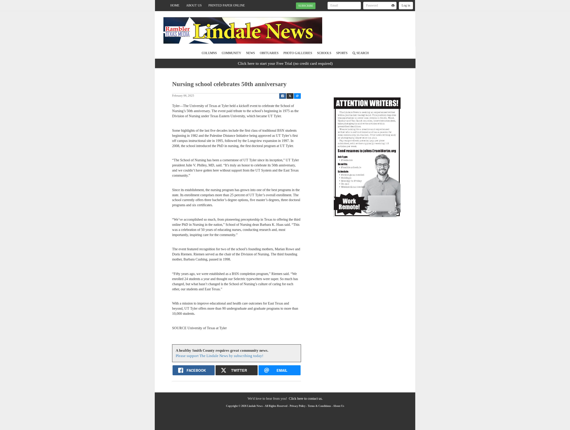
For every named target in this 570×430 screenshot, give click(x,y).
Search (362, 53)
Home (174, 5)
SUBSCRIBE (305, 5)
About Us (194, 5)
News (250, 53)
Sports (342, 53)
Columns (209, 53)
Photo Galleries (297, 53)
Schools (324, 53)
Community (231, 53)
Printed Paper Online (226, 5)
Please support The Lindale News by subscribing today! (219, 356)
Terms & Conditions (319, 406)
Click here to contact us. (306, 398)
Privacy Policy (297, 406)
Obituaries (269, 53)
